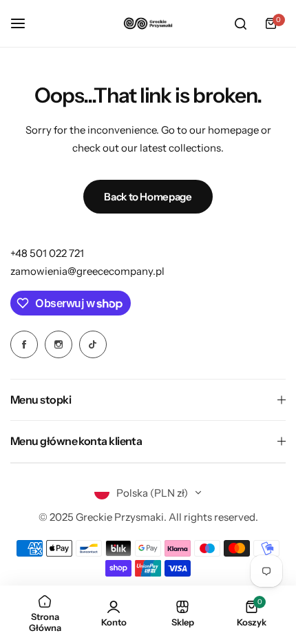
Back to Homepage (147, 196)
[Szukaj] (240, 23)
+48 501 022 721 (47, 253)
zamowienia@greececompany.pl (87, 271)
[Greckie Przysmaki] (148, 23)
